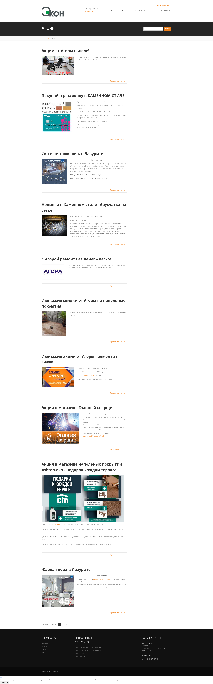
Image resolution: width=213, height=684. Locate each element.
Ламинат (92, 372)
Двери (79, 372)
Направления (140, 10)
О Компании (125, 10)
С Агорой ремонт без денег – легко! (76, 259)
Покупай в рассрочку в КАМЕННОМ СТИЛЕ (83, 95)
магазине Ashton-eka (57, 524)
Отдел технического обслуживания (88, 650)
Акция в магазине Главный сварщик (78, 407)
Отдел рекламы (80, 653)
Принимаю (5, 683)
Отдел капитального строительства (88, 647)
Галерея (44, 646)
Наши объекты (164, 10)
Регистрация (161, 5)
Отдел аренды (80, 656)
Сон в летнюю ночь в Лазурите (72, 153)
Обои (85, 372)
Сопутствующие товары (85, 375)
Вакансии (45, 649)
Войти (169, 5)
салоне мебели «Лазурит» (102, 579)
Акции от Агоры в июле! (65, 50)
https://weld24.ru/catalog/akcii (93, 436)
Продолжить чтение (117, 81)
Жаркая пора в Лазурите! (67, 569)
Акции (47, 38)
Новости (114, 10)
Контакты (153, 10)
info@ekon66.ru (89, 11)
